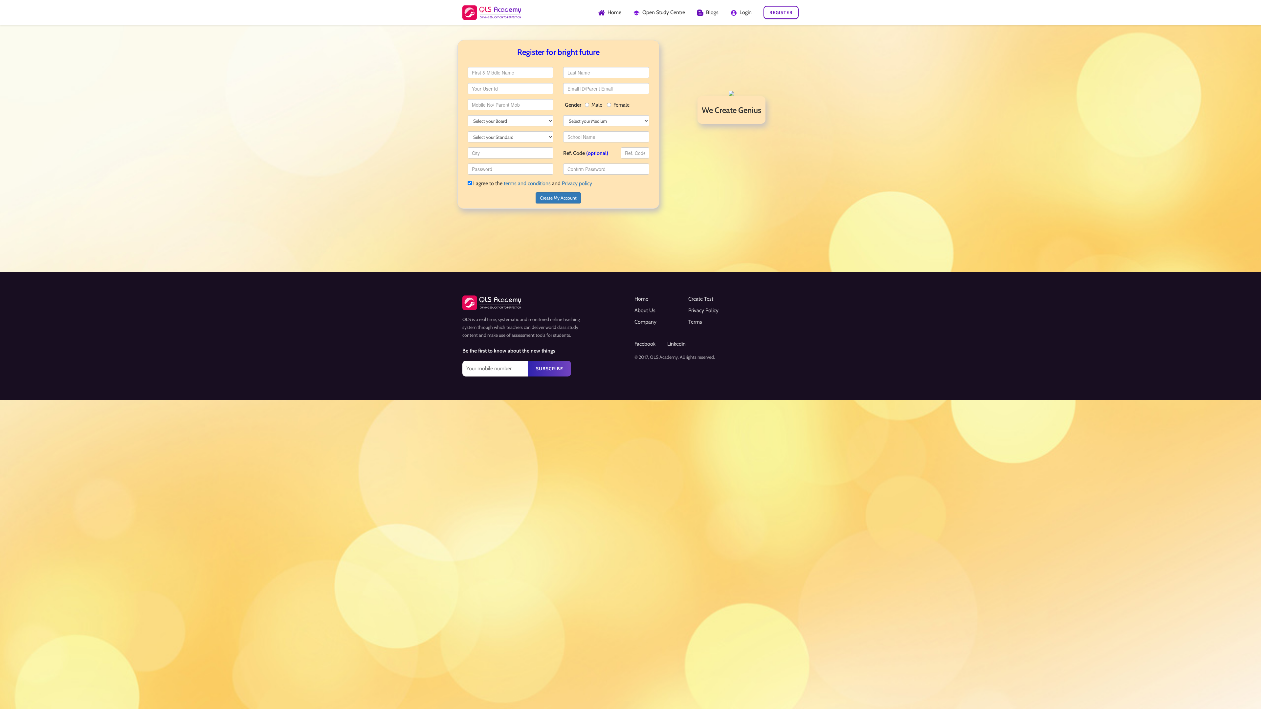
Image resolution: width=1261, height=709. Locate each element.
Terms (695, 322)
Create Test (700, 299)
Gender (573, 105)
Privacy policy (577, 183)
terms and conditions (527, 183)
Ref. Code (585, 153)
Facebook (644, 344)
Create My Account (558, 198)
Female (621, 105)
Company (645, 322)
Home (641, 299)
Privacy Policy (703, 310)
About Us (644, 310)
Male (596, 105)
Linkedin (676, 344)
